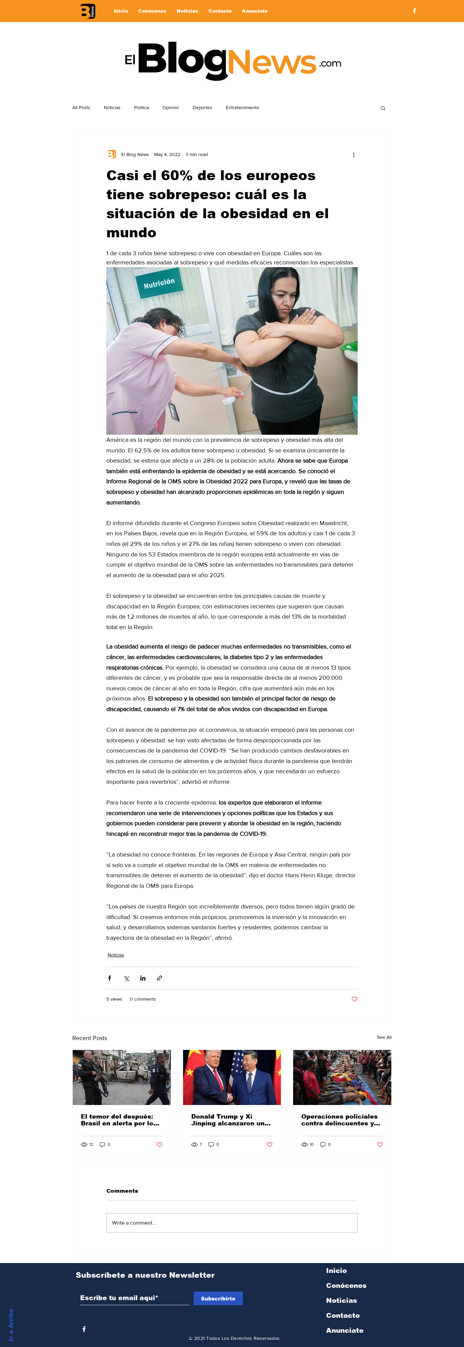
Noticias (112, 107)
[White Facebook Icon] (84, 1329)
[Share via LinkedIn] (143, 978)
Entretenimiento (242, 107)
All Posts (81, 107)
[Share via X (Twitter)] (126, 978)
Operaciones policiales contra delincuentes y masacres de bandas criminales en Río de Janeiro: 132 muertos (339, 1120)
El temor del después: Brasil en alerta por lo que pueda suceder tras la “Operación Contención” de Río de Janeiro (120, 1120)
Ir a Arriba (11, 1325)
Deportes (202, 107)
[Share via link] (159, 978)
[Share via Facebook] (109, 978)
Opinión (170, 107)
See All (384, 1037)
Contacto (343, 1315)
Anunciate (344, 1330)
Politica (141, 107)
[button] (383, 107)
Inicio (336, 1270)
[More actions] (354, 154)
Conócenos (346, 1285)
